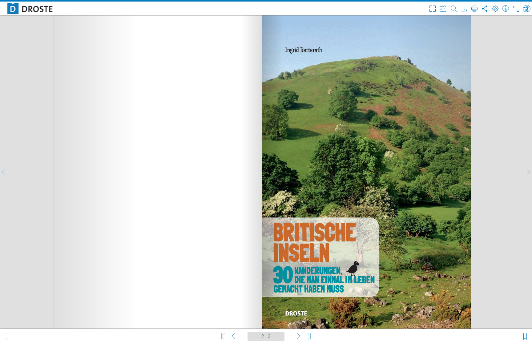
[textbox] (266, 336)
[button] (3, 172)
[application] (266, 172)
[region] (266, 172)
